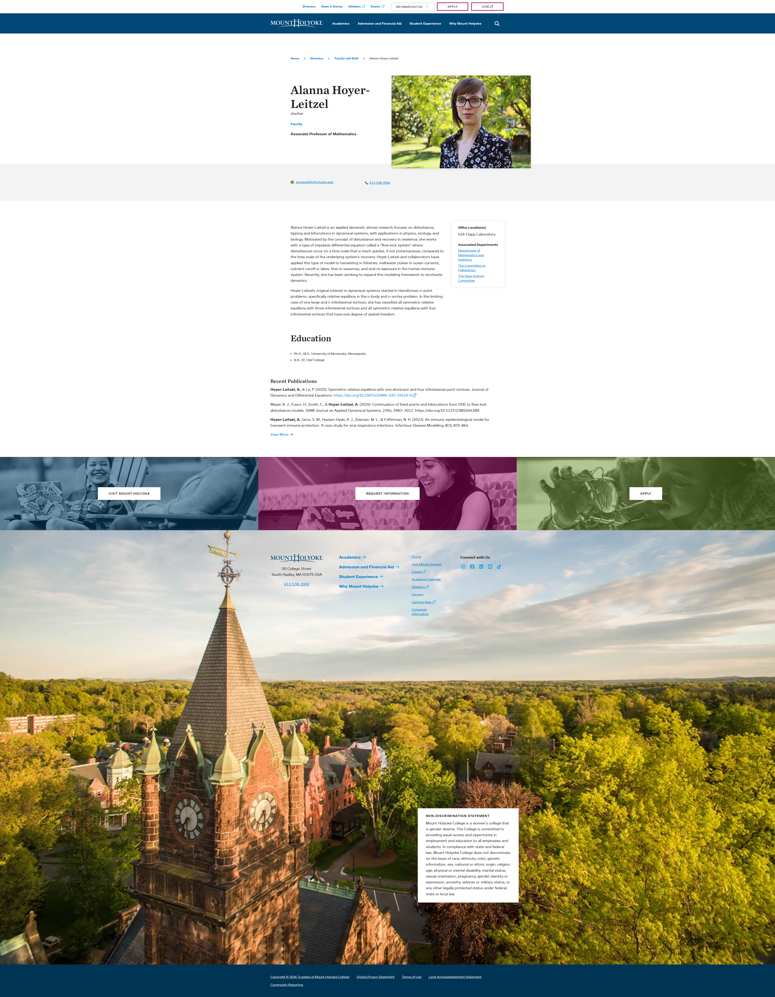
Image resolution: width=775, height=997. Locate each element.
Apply (453, 6)
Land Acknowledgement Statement (455, 977)
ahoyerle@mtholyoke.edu (314, 182)
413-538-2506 (380, 183)
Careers (417, 594)
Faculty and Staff (346, 58)
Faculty (296, 124)
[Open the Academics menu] (340, 29)
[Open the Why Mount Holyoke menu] (465, 29)
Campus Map (421, 602)
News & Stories (332, 6)
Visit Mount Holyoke (426, 564)
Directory (309, 6)
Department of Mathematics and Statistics (471, 255)
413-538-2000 (296, 584)
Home (295, 58)
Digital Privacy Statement (376, 977)
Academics (341, 23)
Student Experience (425, 23)
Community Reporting (286, 985)
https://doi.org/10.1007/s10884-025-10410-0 (373, 395)
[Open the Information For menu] (417, 6)
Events (375, 6)
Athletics (354, 6)
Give (485, 6)
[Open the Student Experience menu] (425, 29)
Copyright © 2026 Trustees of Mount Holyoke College (309, 977)
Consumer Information (420, 611)
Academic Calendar (426, 579)
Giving (416, 557)
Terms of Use (411, 977)
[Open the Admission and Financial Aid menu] (379, 29)
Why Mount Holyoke (465, 23)
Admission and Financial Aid (379, 23)
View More (279, 434)
